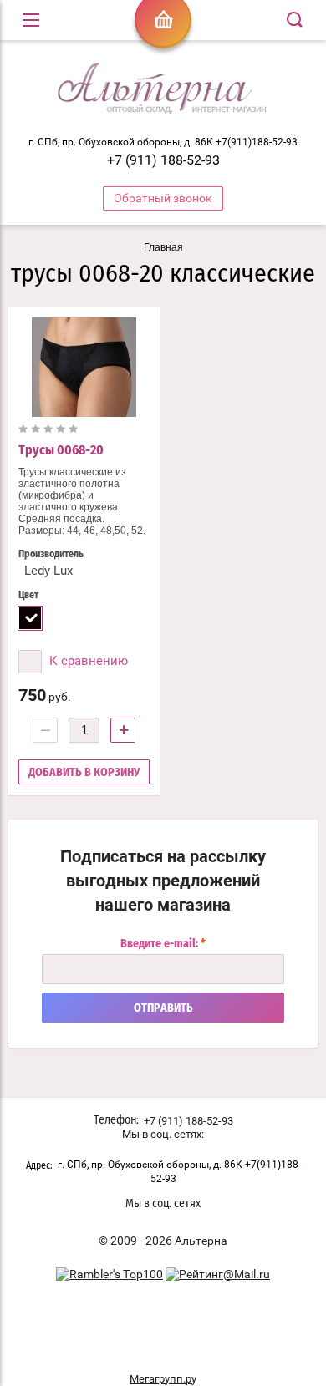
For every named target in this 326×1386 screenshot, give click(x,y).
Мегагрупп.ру (163, 1379)
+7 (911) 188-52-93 (163, 160)
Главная (163, 247)
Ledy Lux (48, 570)
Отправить (163, 1008)
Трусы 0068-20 (61, 450)
